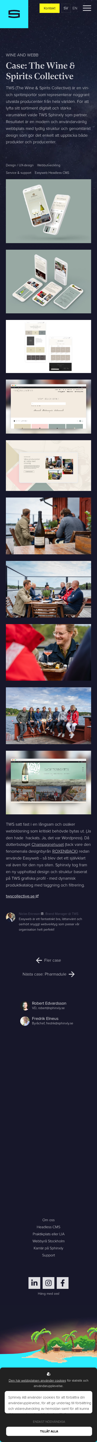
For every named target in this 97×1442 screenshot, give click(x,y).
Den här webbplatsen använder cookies (37, 1380)
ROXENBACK (64, 851)
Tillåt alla (49, 1431)
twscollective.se (21, 896)
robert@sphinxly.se (51, 1008)
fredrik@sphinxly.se (59, 1023)
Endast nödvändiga (49, 1421)
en (75, 8)
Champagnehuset (48, 844)
